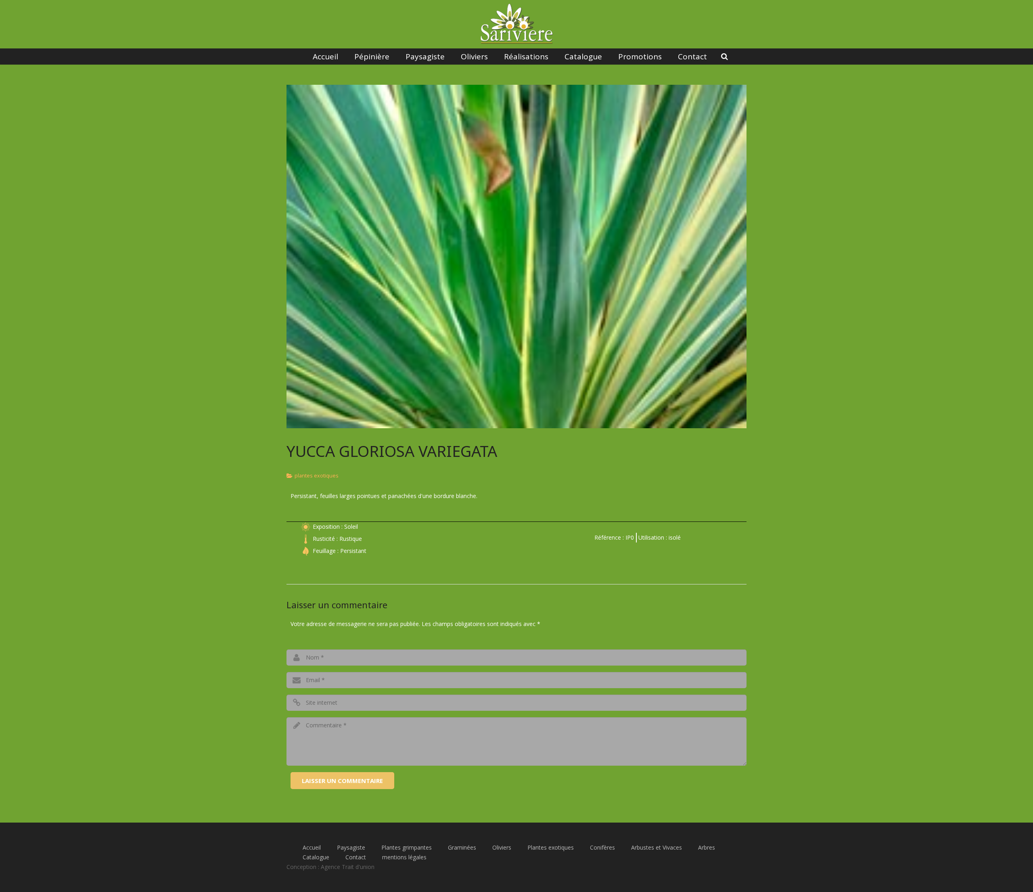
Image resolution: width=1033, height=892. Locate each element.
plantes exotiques (317, 475)
